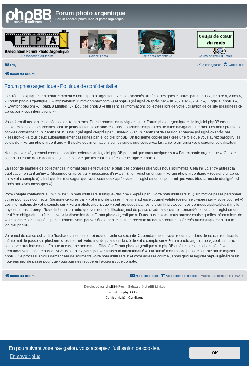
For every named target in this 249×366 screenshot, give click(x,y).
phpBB (110, 286)
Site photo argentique (157, 55)
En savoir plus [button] (25, 356)
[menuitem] (11, 64)
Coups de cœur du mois (215, 55)
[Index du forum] (29, 15)
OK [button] (215, 352)
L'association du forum (37, 55)
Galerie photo (98, 55)
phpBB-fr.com (132, 292)
